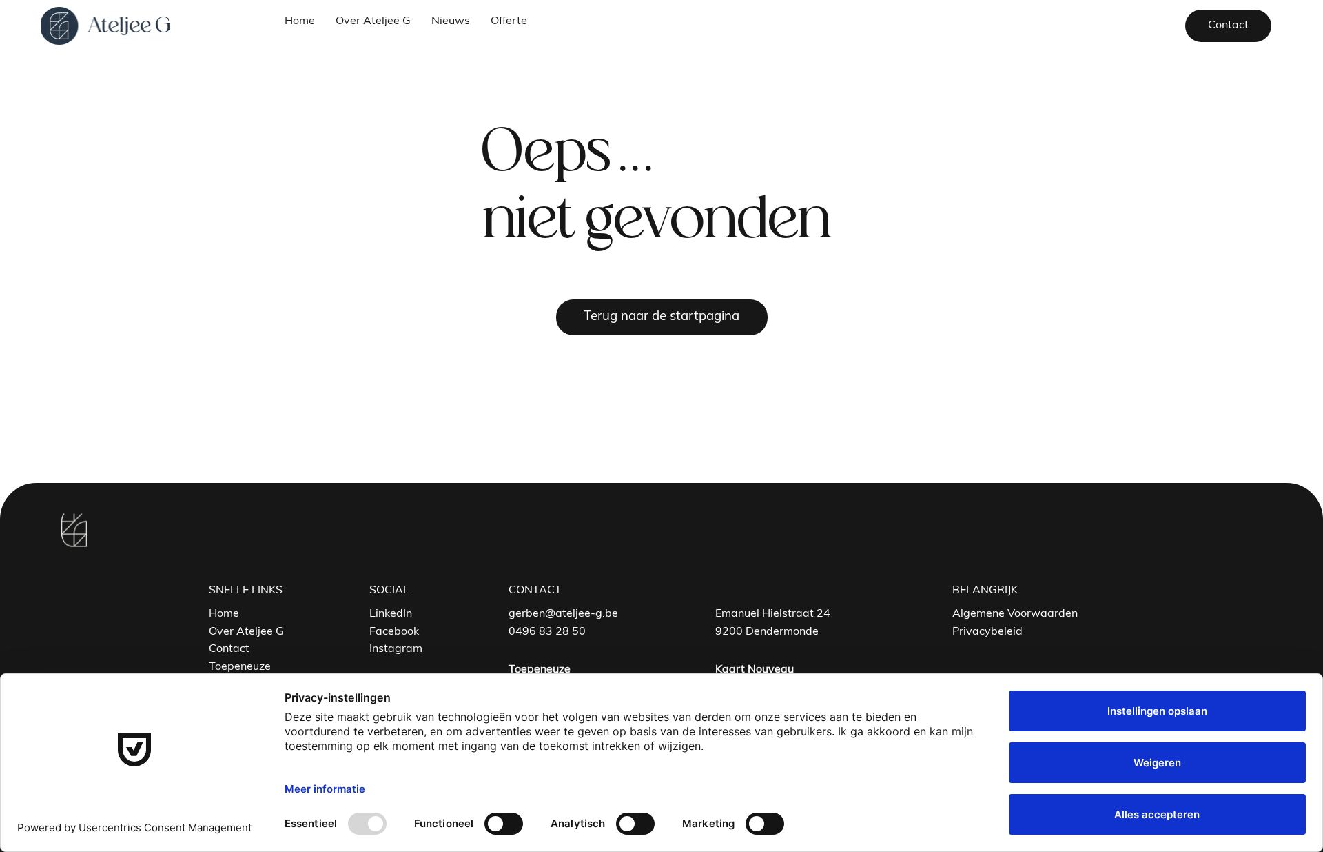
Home (224, 614)
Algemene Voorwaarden (1015, 614)
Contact (229, 649)
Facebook (394, 631)
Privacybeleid (987, 631)
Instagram (395, 649)
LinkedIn (390, 614)
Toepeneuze (240, 667)
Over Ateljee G (246, 631)
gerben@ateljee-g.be (563, 614)
